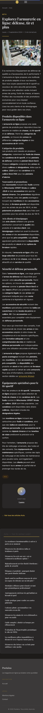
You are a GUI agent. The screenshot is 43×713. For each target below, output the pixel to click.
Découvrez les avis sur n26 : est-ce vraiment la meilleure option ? (18, 557)
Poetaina (6, 667)
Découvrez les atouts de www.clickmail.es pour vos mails (21, 616)
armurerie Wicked (26, 376)
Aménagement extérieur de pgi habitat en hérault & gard (21, 594)
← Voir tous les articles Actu (13, 515)
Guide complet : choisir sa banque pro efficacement (19, 623)
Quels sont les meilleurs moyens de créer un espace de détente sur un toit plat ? (21, 579)
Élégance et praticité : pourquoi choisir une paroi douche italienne (20, 572)
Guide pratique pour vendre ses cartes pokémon (20, 601)
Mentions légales (8, 695)
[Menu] (25, 2)
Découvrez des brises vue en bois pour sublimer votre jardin (20, 645)
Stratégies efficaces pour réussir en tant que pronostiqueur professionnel (20, 587)
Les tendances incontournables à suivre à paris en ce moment (21, 542)
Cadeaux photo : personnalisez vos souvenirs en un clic (18, 609)
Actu (10, 8)
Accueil (4, 8)
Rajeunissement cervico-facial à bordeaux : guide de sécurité (21, 564)
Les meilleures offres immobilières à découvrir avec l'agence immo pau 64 (19, 638)
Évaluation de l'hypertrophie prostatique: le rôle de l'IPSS (21, 631)
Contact (5, 699)
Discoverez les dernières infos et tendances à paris (17, 550)
